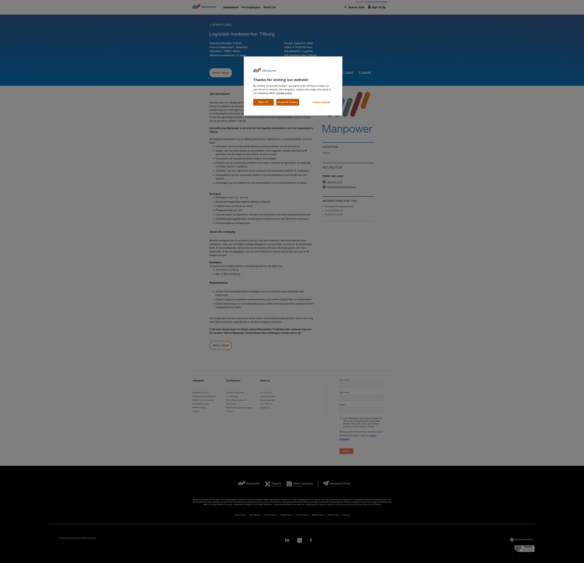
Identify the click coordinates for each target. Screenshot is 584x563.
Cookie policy (284, 93)
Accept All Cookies (288, 102)
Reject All (263, 102)
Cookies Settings (321, 102)
